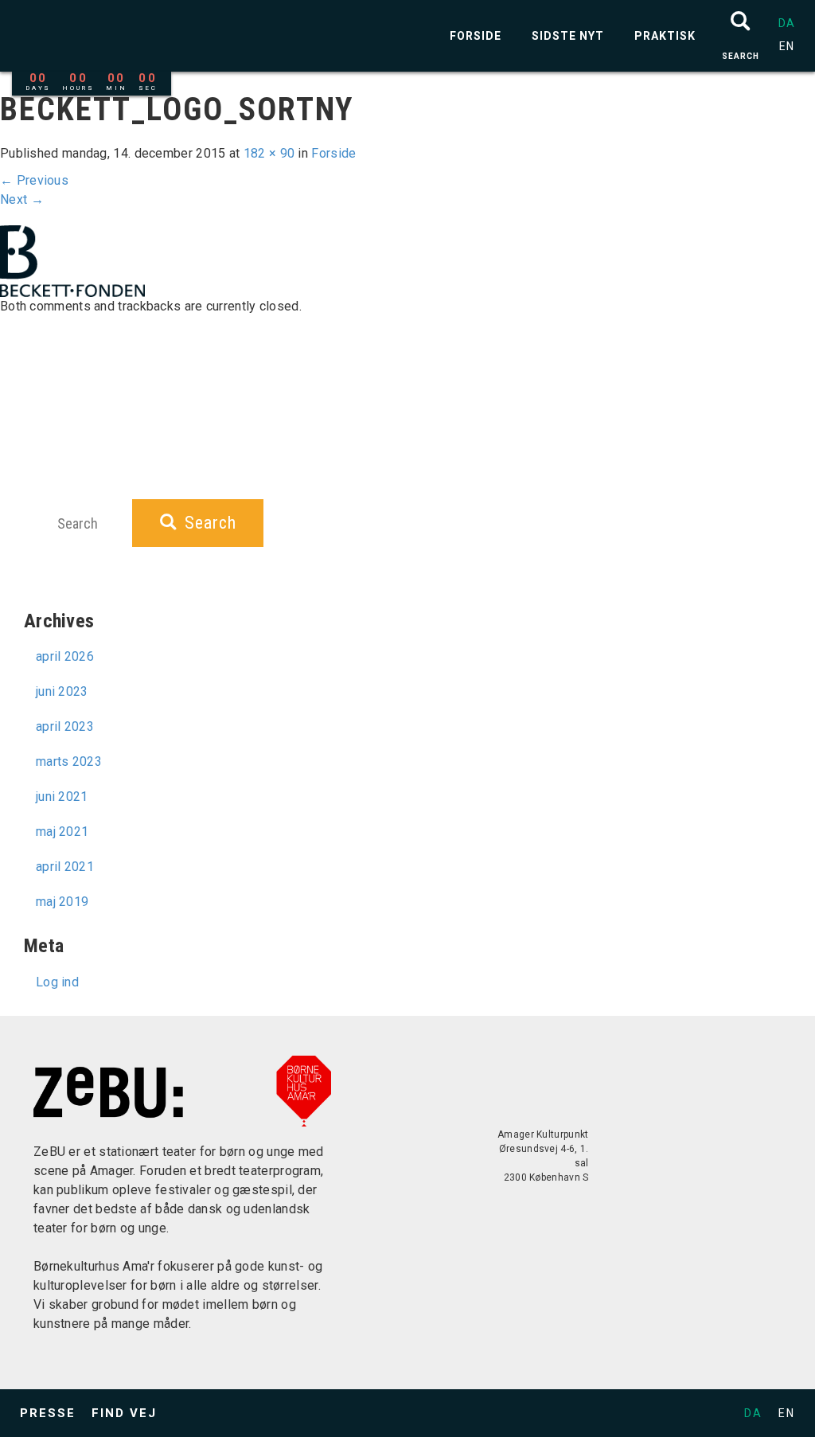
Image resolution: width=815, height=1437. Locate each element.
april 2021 (65, 866)
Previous (34, 180)
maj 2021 (62, 831)
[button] (740, 36)
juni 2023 (62, 691)
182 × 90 (269, 153)
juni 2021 (62, 796)
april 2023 (65, 726)
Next (22, 199)
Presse (48, 1413)
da (786, 23)
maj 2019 (62, 901)
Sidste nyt (568, 35)
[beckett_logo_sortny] (72, 259)
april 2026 (65, 656)
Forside (475, 35)
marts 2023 (69, 761)
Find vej (124, 1413)
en (786, 46)
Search (210, 523)
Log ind (57, 982)
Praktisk (665, 35)
